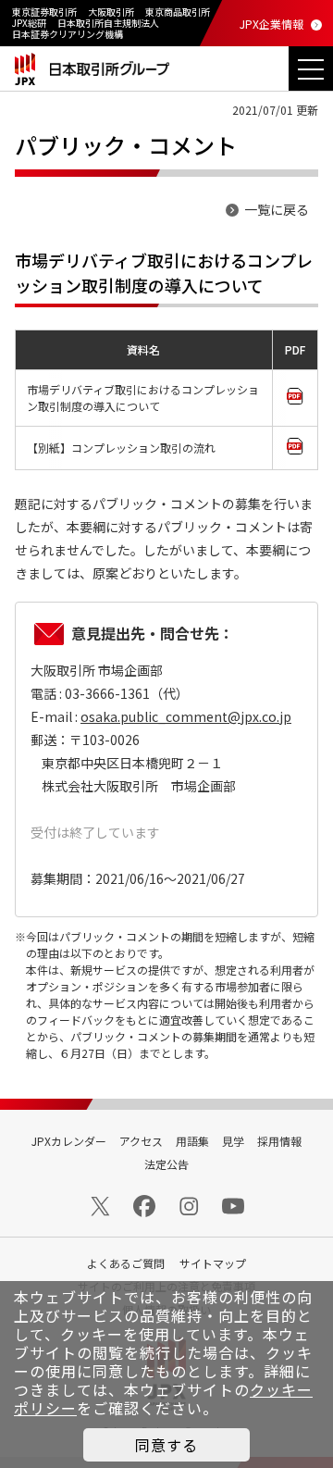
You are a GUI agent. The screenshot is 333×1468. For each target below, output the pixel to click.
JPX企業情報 (271, 23)
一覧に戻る (276, 209)
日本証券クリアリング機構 (67, 34)
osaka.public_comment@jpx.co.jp (185, 716)
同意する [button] (166, 1445)
